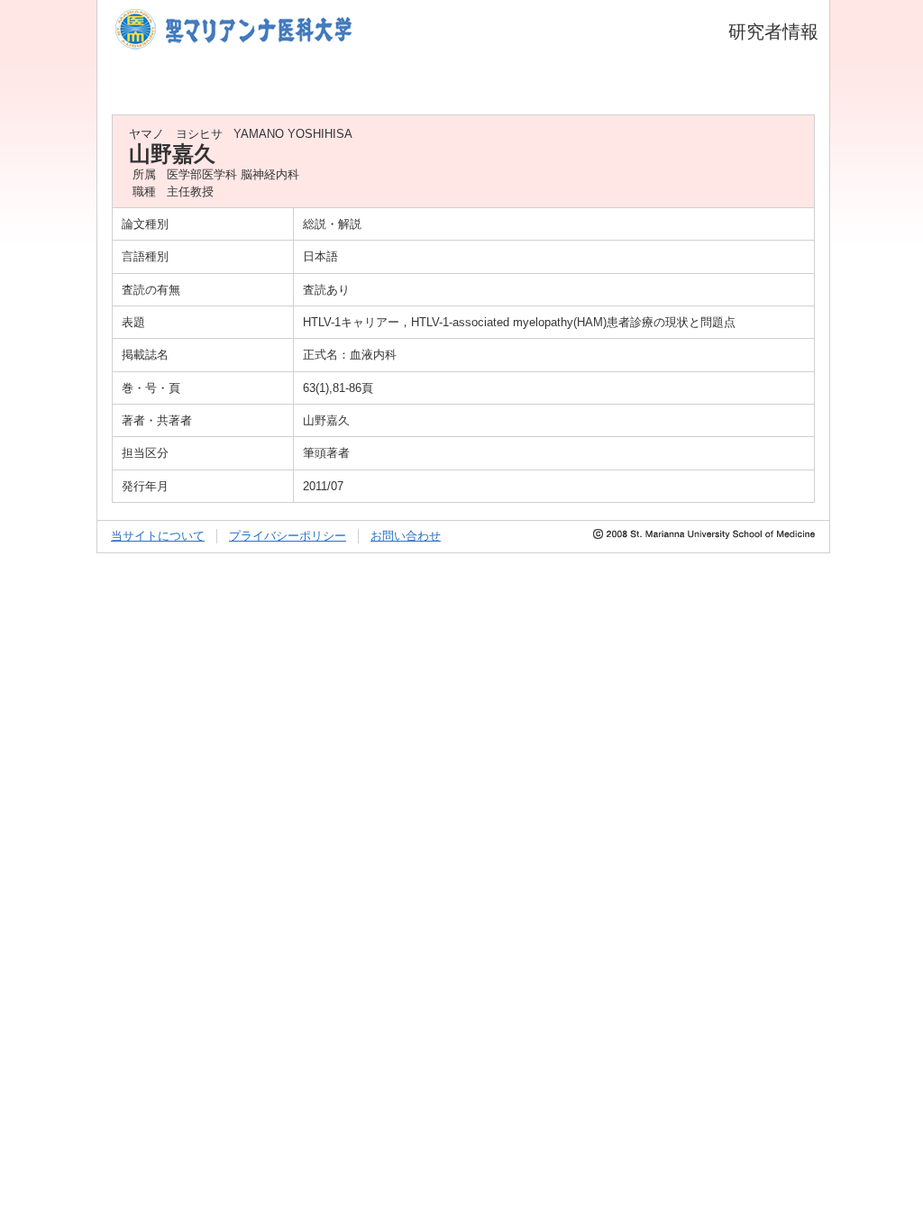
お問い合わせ (405, 536)
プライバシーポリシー (287, 536)
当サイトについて (158, 536)
